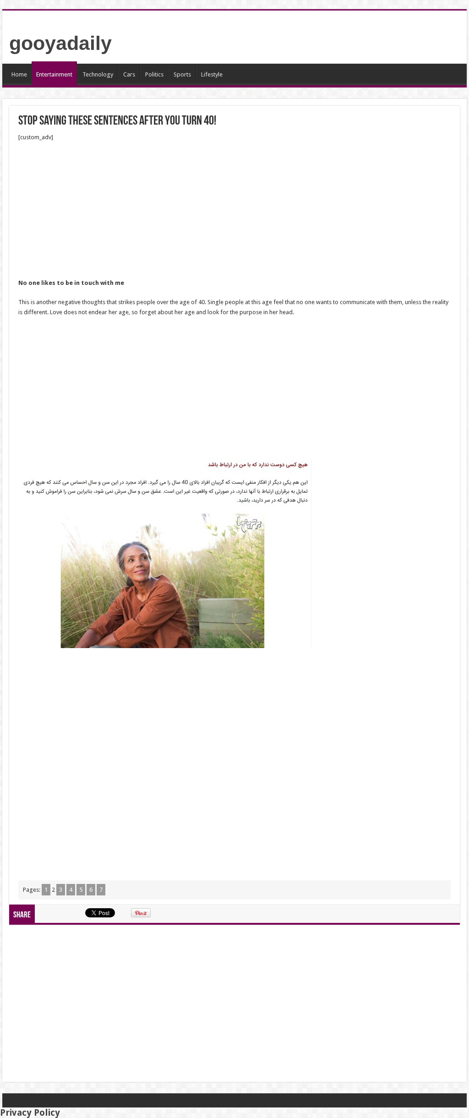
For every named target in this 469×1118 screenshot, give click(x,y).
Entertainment (54, 74)
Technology (97, 74)
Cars (129, 74)
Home (19, 74)
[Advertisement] (234, 210)
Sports (182, 74)
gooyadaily (60, 43)
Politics (154, 74)
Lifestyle (212, 74)
